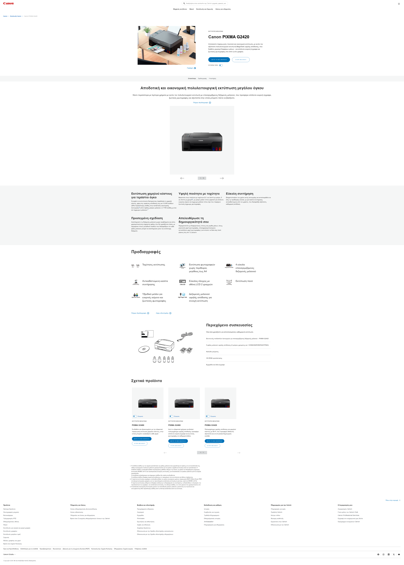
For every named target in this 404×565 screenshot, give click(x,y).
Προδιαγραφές (202, 78)
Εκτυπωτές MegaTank (215, 31)
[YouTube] (399, 554)
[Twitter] (394, 554)
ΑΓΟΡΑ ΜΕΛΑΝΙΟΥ (240, 59)
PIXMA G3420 (211, 425)
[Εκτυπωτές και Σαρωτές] (214, 9)
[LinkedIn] (388, 554)
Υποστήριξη (212, 78)
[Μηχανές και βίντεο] (188, 9)
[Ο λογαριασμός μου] (399, 3)
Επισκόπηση (192, 78)
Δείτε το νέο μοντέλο (219, 59)
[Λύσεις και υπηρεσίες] (231, 9)
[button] (182, 178)
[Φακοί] (194, 9)
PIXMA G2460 (174, 425)
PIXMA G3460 (138, 425)
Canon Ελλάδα (8, 554)
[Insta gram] (383, 554)
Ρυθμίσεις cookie (141, 549)
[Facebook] (378, 554)
